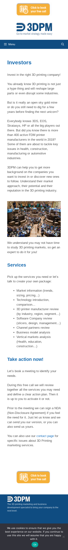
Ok (35, 544)
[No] (63, 537)
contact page (45, 436)
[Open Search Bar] (62, 44)
